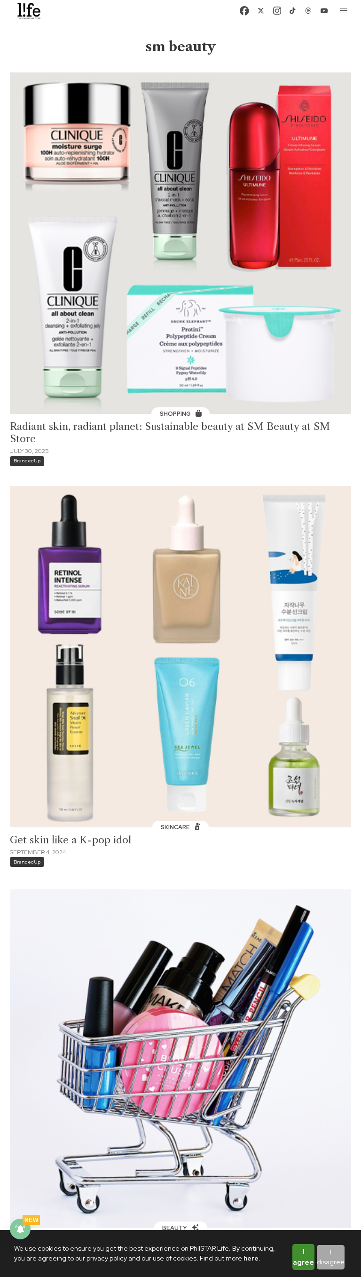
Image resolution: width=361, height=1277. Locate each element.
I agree (303, 1257)
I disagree (331, 1257)
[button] (344, 11)
